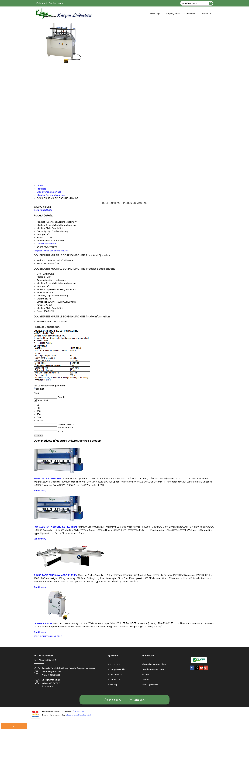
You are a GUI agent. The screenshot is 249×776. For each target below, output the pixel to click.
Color (39, 273)
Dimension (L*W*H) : (181, 478)
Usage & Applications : (58, 626)
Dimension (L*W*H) (46, 301)
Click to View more (46, 243)
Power (40, 304)
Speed (40, 311)
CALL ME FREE (55, 636)
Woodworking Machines (153, 669)
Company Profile (172, 13)
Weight (40, 298)
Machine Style (44, 308)
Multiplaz (146, 674)
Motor (40, 276)
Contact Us (206, 13)
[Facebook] (192, 669)
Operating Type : (115, 626)
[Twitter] (196, 669)
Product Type (44, 289)
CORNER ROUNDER (43, 623)
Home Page (155, 13)
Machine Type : (64, 485)
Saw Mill (145, 679)
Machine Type (44, 283)
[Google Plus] (206, 669)
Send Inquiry (61, 250)
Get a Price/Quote (43, 209)
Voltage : (195, 530)
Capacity (41, 295)
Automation (43, 280)
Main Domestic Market (48, 321)
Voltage (41, 286)
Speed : (122, 481)
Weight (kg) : (146, 626)
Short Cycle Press (150, 684)
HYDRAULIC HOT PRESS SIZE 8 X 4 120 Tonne (55, 526)
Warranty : (95, 485)
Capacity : (61, 481)
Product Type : (133, 478)
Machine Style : (91, 481)
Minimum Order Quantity (49, 260)
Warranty (42, 292)
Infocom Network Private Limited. (78, 715)
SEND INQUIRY (41, 636)
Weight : (42, 481)
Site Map (113, 684)
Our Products (190, 13)
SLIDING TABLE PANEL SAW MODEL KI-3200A (56, 575)
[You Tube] (201, 669)
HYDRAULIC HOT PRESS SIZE (47, 478)
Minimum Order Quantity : (75, 478)
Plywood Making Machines (154, 664)
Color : (101, 478)
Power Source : (88, 626)
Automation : (184, 481)
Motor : (160, 481)
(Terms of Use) (79, 711)
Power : (142, 481)
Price (39, 263)
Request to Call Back (44, 250)
